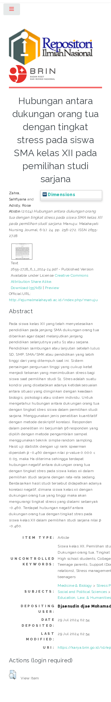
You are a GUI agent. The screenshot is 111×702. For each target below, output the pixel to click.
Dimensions (61, 194)
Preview (52, 288)
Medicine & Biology (75, 585)
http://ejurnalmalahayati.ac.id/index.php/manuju (53, 300)
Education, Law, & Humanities (84, 597)
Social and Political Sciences (82, 592)
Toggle (12, 10)
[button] (12, 674)
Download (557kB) (26, 288)
